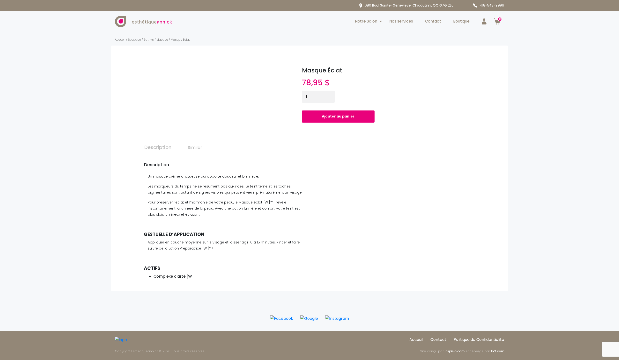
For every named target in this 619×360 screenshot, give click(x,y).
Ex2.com (497, 351)
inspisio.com (454, 351)
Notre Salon (366, 21)
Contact (433, 21)
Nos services (401, 21)
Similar (195, 147)
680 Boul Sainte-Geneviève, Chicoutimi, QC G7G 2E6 (409, 5)
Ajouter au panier (338, 116)
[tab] (158, 145)
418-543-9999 (492, 5)
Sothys (149, 40)
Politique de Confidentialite (479, 339)
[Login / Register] (484, 21)
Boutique (461, 21)
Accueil (120, 40)
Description (157, 147)
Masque (162, 40)
